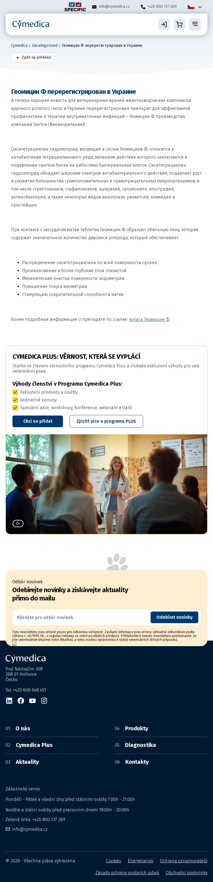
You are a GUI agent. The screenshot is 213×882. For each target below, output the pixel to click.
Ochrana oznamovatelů (183, 860)
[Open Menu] (195, 24)
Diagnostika (135, 745)
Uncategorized (44, 45)
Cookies (113, 860)
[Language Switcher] (199, 7)
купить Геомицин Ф (149, 319)
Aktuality (22, 762)
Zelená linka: (35, 819)
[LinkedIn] (9, 700)
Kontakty (132, 762)
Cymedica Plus (29, 745)
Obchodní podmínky (186, 872)
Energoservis (140, 860)
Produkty (131, 728)
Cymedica (19, 45)
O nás (18, 728)
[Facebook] (20, 700)
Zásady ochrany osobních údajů (127, 872)
